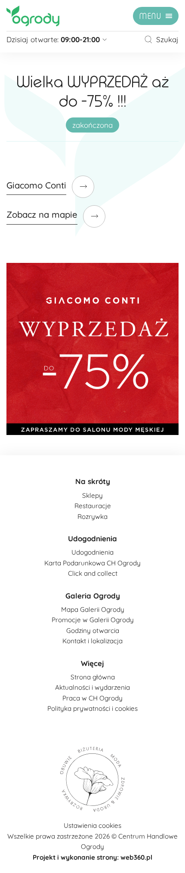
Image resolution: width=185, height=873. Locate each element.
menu (150, 16)
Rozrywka (92, 516)
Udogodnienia (92, 538)
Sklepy (92, 495)
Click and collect (92, 573)
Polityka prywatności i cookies (92, 708)
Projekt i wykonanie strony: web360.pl (92, 857)
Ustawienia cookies (92, 825)
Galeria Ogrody (92, 595)
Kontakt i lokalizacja (92, 641)
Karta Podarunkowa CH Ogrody (92, 563)
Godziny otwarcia (92, 630)
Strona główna (93, 677)
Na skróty (92, 481)
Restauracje (92, 506)
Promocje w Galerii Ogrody (93, 620)
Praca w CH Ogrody (92, 698)
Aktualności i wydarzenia (92, 687)
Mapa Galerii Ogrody (92, 609)
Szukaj (167, 39)
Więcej (92, 663)
